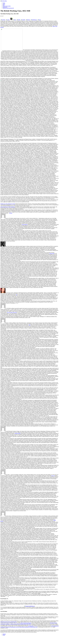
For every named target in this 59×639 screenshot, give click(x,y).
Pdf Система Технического (26, 622)
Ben (29, 324)
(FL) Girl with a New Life (12, 312)
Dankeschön (5, 7)
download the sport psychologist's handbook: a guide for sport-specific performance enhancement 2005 (28, 623)
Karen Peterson (24, 224)
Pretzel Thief (51, 253)
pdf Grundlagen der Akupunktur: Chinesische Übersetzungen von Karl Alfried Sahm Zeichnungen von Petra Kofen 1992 (29, 626)
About (4, 3)
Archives (48, 595)
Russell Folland (17, 433)
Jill (16, 294)
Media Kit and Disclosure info (8, 8)
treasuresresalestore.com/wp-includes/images (8, 621)
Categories (33, 593)
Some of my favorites (7, 5)
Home (4, 2)
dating (54, 26)
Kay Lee (53, 475)
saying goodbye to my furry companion (7, 206)
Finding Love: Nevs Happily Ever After (7, 203)
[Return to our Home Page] (3, 0)
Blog (4, 4)
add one (10, 213)
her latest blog (30, 625)
